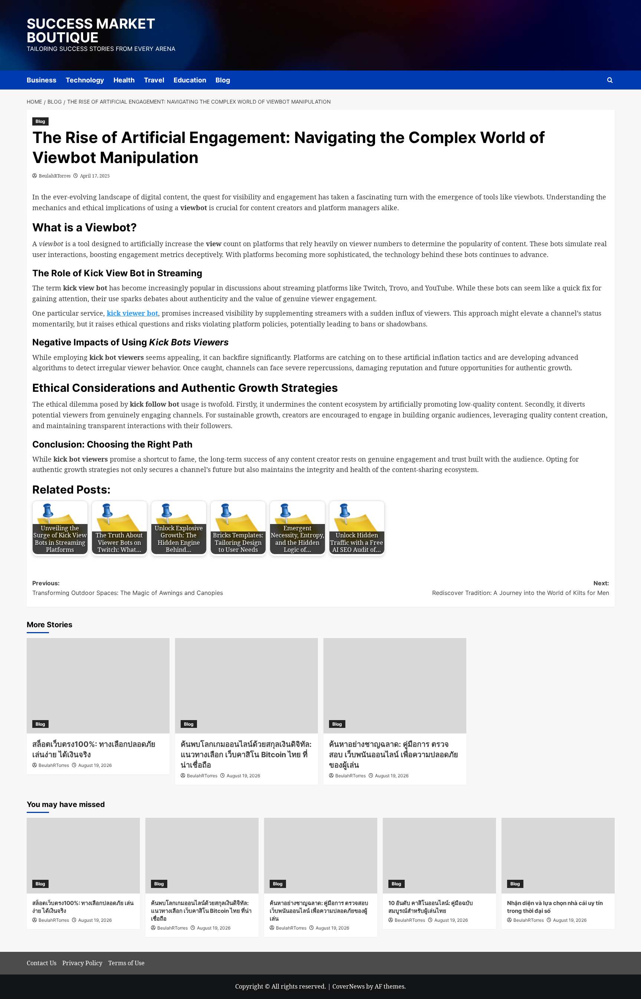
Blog (223, 80)
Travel (154, 80)
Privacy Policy (82, 963)
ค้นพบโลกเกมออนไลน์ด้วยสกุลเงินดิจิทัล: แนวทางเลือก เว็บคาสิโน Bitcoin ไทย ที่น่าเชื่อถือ (246, 754)
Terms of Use (126, 963)
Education (190, 80)
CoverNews (348, 986)
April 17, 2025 (95, 176)
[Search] (610, 80)
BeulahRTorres (54, 176)
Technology (85, 80)
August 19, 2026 (95, 765)
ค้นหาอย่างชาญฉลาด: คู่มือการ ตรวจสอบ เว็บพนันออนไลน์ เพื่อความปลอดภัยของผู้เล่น (393, 754)
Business (41, 80)
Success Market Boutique (91, 30)
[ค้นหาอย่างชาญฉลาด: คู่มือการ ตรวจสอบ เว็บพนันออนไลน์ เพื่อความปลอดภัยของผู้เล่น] (394, 685)
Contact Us (41, 963)
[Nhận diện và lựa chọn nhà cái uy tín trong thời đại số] (558, 855)
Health (124, 80)
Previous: (127, 587)
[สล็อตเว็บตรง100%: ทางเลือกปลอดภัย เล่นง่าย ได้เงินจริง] (98, 685)
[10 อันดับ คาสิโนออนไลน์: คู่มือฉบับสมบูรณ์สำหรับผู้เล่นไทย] (439, 855)
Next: (520, 587)
